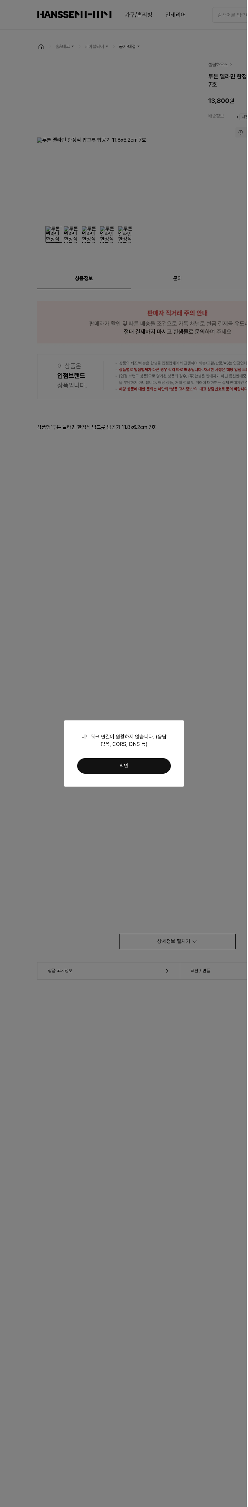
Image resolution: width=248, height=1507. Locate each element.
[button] (124, 766)
